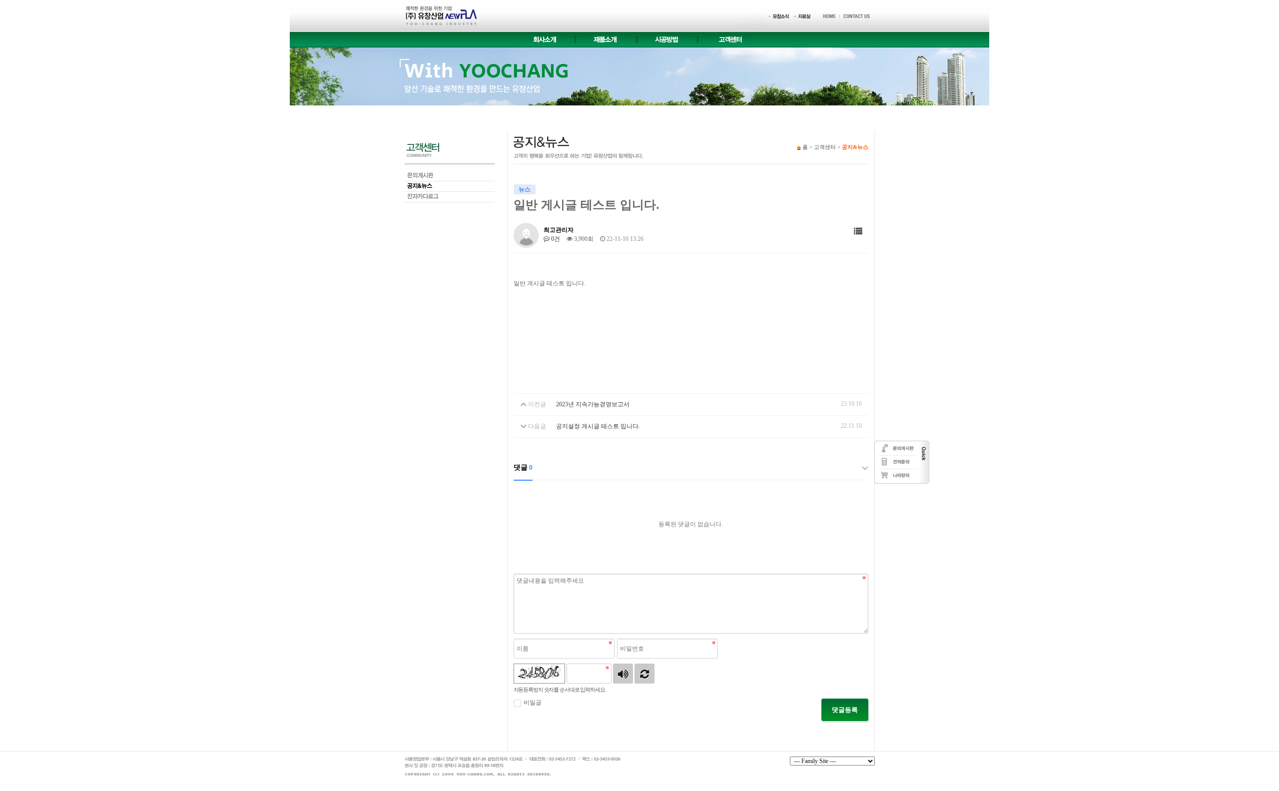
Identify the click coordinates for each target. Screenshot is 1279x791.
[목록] (858, 231)
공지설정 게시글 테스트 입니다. (598, 426)
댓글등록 (845, 710)
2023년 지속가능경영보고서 (593, 404)
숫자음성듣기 (623, 674)
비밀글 (533, 702)
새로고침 (644, 674)
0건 (555, 238)
